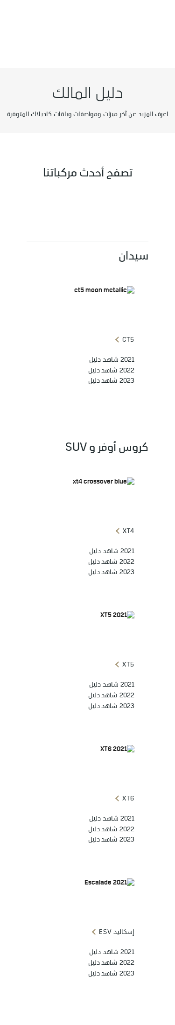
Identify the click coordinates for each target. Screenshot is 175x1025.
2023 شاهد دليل (111, 381)
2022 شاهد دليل (111, 371)
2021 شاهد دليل (110, 360)
